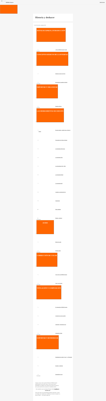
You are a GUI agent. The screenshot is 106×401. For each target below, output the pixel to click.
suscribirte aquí (47, 390)
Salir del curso (102, 2)
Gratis (66, 49)
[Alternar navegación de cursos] (8, 9)
